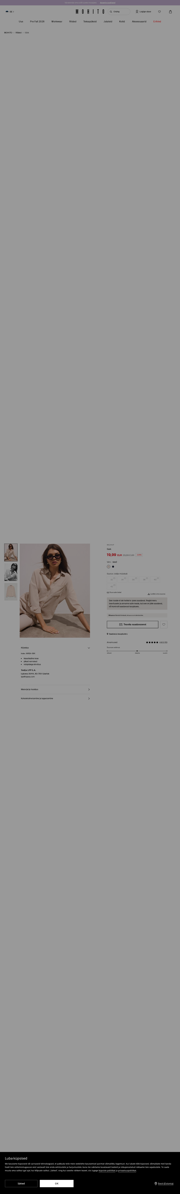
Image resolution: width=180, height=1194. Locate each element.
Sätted (21, 1183)
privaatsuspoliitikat (127, 1170)
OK (56, 1183)
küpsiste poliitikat (107, 1170)
